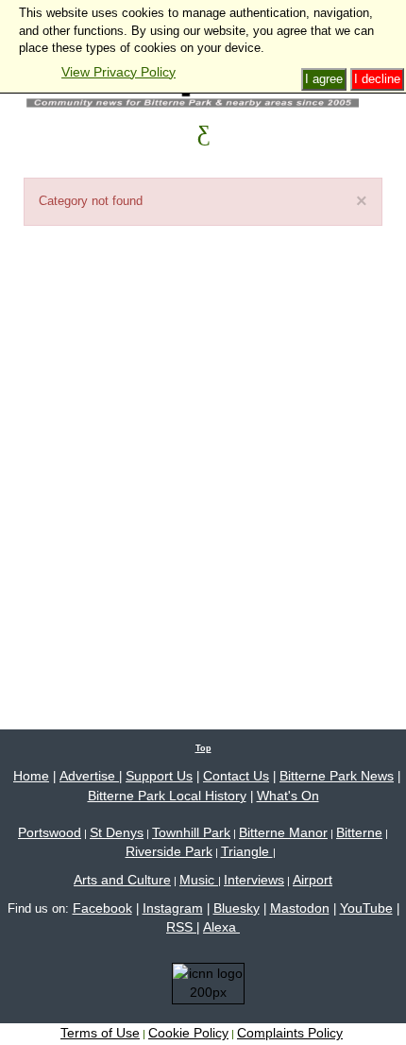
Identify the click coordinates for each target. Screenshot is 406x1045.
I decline (377, 79)
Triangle (247, 851)
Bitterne (359, 832)
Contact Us (236, 775)
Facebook (102, 908)
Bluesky (236, 908)
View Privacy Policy (118, 71)
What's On (288, 795)
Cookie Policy (188, 1032)
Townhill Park (191, 832)
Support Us (159, 775)
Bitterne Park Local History (167, 795)
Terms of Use (100, 1032)
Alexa (221, 926)
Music (198, 879)
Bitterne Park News (336, 775)
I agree (324, 79)
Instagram (173, 908)
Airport (312, 879)
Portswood (49, 832)
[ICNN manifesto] (203, 987)
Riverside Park (169, 851)
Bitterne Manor (283, 832)
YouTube (366, 908)
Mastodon (300, 908)
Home (31, 775)
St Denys (117, 832)
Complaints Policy (290, 1032)
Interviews (254, 879)
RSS (181, 926)
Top (203, 748)
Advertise (89, 775)
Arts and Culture (122, 879)
